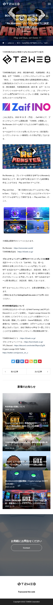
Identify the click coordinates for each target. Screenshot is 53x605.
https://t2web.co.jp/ (25, 252)
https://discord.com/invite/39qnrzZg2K (29, 345)
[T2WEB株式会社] (11, 4)
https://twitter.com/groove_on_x (15, 353)
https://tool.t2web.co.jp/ (33, 342)
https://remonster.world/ (23, 248)
